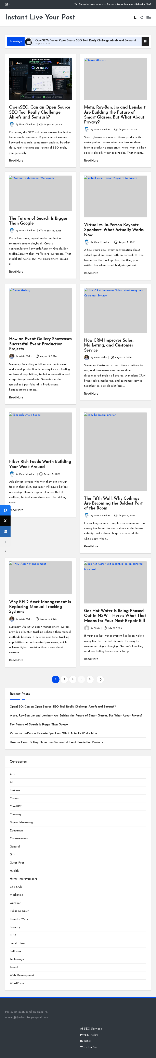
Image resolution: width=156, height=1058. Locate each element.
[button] (100, 679)
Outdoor (15, 903)
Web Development (22, 975)
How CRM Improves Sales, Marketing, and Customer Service (108, 346)
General (15, 846)
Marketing (16, 894)
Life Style (16, 887)
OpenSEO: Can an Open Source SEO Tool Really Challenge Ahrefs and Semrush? (85, 40)
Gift (12, 854)
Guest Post (17, 862)
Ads (12, 774)
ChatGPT (16, 806)
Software (16, 951)
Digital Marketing (21, 822)
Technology (17, 959)
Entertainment (19, 838)
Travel (14, 967)
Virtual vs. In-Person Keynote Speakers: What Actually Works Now (114, 230)
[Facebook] (5, 510)
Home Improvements (23, 878)
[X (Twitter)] (5, 520)
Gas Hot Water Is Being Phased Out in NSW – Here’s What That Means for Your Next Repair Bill (115, 616)
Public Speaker (19, 911)
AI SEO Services (91, 1028)
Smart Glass (17, 943)
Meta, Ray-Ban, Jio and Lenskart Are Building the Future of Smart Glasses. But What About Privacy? (76, 715)
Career (14, 798)
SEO (13, 935)
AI (11, 782)
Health (14, 870)
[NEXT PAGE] (100, 679)
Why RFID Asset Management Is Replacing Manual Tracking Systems (40, 607)
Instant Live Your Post (40, 17)
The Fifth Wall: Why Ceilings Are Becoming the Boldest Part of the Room (113, 504)
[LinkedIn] (5, 531)
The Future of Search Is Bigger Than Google (39, 724)
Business (15, 790)
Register (85, 1041)
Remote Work (19, 919)
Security (15, 927)
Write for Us (88, 1047)
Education (16, 830)
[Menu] (148, 17)
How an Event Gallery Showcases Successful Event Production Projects (40, 344)
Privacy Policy (89, 1034)
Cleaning (15, 814)
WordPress (17, 983)
